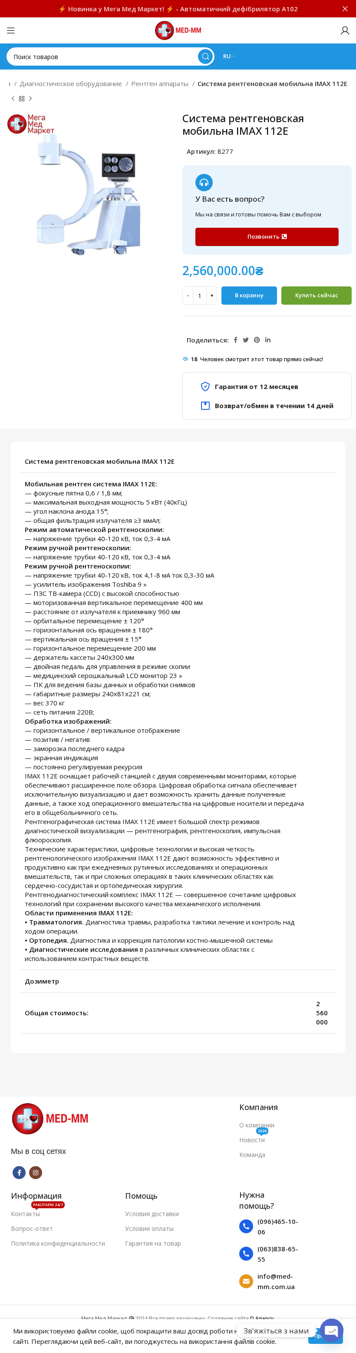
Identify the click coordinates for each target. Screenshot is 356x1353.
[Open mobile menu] (11, 30)
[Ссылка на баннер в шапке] (165, 8)
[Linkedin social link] (268, 340)
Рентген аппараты (160, 83)
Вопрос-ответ (32, 1228)
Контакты (37, 1212)
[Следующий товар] (30, 99)
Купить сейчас (316, 295)
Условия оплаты (149, 1228)
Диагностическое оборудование (72, 83)
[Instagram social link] (35, 1172)
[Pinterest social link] (257, 340)
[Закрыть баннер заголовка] (345, 8)
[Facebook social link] (235, 340)
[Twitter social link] (245, 340)
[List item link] (269, 1226)
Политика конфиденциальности (58, 1243)
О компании (256, 1125)
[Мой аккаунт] (345, 30)
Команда (252, 1154)
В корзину (249, 295)
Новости (253, 1138)
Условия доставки (152, 1214)
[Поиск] (205, 56)
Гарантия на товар (153, 1243)
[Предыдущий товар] (13, 99)
